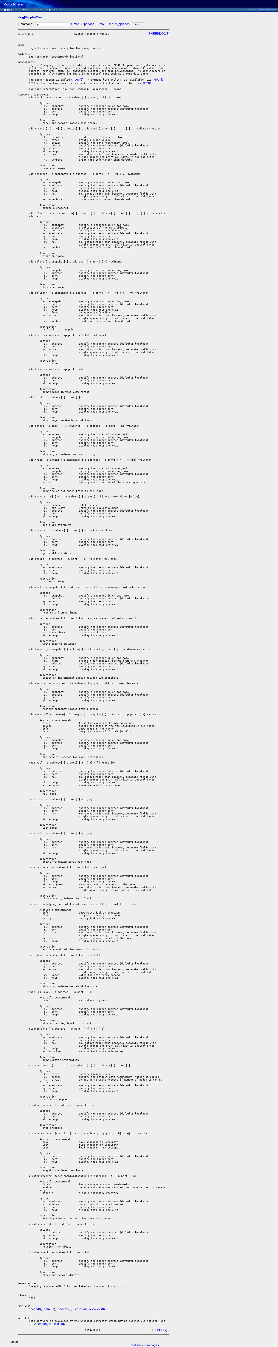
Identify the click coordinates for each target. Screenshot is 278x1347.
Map (48, 9)
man (76, 24)
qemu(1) (148, 83)
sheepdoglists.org (49, 1323)
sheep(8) (77, 79)
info (101, 24)
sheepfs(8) (65, 1309)
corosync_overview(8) (90, 1309)
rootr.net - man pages (145, 1345)
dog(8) (158, 79)
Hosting (27, 9)
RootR (11, 9)
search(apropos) (119, 24)
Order (39, 9)
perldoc (89, 24)
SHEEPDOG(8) (158, 33)
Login (57, 9)
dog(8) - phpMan (30, 17)
